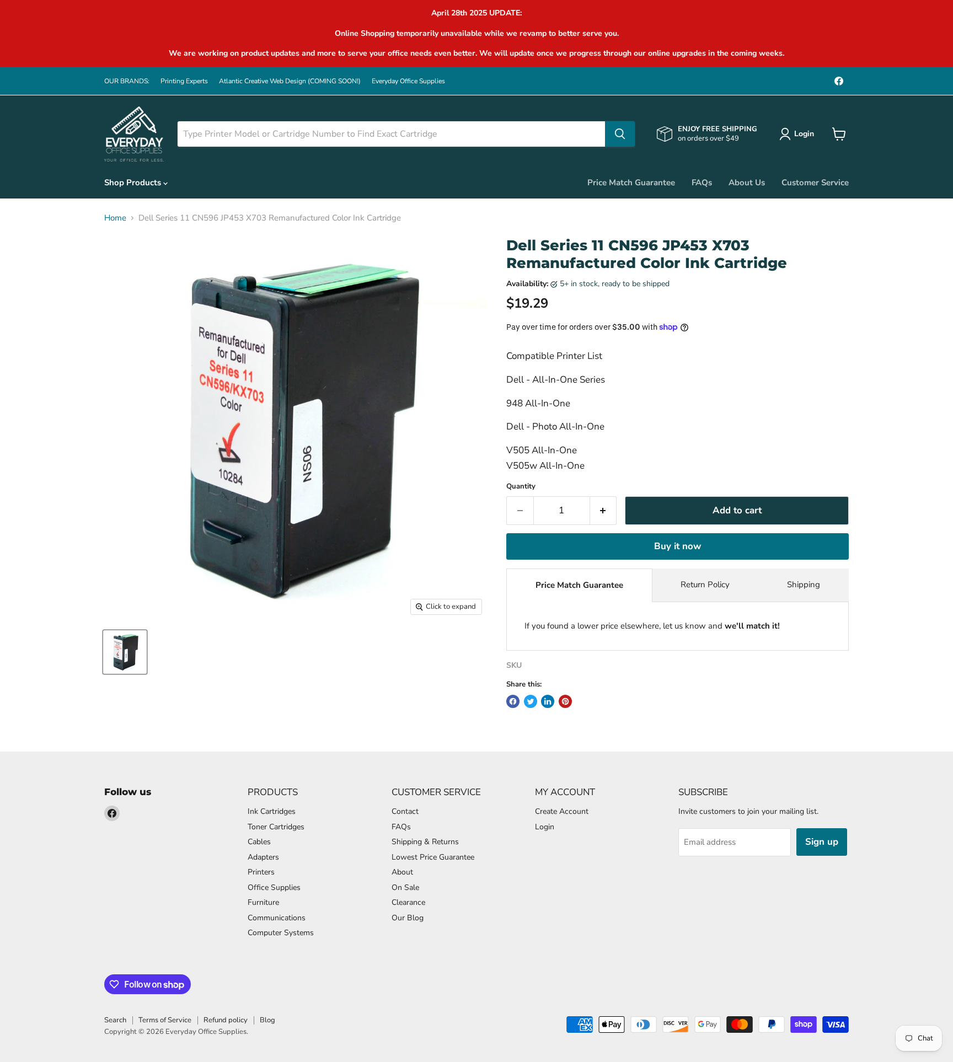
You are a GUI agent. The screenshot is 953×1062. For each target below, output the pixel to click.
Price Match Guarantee (631, 182)
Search (115, 1020)
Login (544, 827)
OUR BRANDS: (126, 81)
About (402, 872)
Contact (405, 811)
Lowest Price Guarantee (433, 857)
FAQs (702, 182)
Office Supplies (274, 887)
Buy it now (677, 546)
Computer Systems (281, 932)
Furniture (263, 902)
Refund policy (226, 1020)
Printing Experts (184, 81)
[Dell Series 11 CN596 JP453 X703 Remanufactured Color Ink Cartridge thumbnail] (125, 652)
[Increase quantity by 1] (603, 510)
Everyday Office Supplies (408, 81)
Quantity (521, 486)
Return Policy (705, 584)
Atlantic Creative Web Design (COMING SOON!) (290, 81)
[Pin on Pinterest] (565, 701)
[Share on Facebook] (513, 701)
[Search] (620, 134)
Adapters (263, 857)
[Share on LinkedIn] (547, 701)
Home (115, 218)
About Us (747, 182)
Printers (261, 872)
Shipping (803, 584)
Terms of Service (164, 1020)
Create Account (561, 811)
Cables (259, 841)
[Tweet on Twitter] (530, 701)
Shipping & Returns (425, 841)
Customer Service (815, 182)
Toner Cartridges (276, 827)
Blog (267, 1020)
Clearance (408, 902)
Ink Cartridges (272, 811)
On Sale (405, 887)
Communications (277, 918)
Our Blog (408, 918)
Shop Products (133, 182)
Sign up (821, 841)
